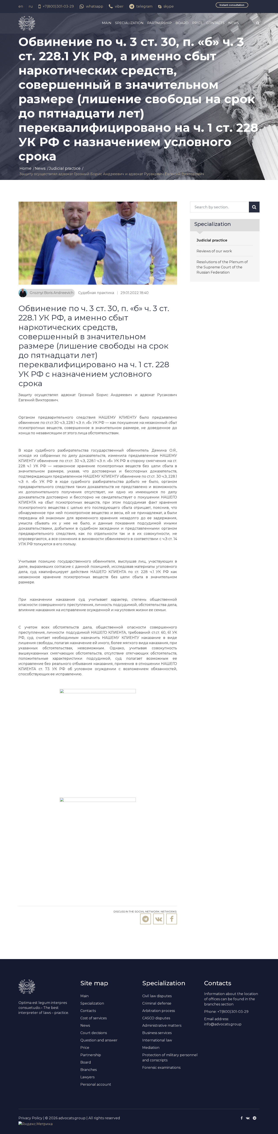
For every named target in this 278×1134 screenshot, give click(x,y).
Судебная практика (96, 293)
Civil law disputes (157, 996)
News (233, 23)
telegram (144, 6)
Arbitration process (158, 1011)
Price (197, 23)
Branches (88, 1070)
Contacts (215, 23)
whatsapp (94, 6)
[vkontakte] (248, 1118)
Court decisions (93, 1033)
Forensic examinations (161, 1067)
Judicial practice (65, 168)
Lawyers (87, 1077)
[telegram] (254, 1118)
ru (31, 6)
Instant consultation (232, 5)
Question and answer (98, 1040)
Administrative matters (161, 1025)
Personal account (95, 1084)
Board (182, 23)
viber (119, 6)
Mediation (150, 1048)
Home (25, 168)
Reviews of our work (214, 251)
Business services (157, 1033)
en (20, 6)
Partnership (159, 23)
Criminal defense (156, 1003)
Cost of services (93, 1018)
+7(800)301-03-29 (58, 6)
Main (106, 23)
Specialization (129, 23)
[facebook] (242, 1118)
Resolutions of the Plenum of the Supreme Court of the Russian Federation (222, 267)
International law (157, 1040)
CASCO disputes (156, 1018)
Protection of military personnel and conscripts (170, 1057)
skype (169, 6)
